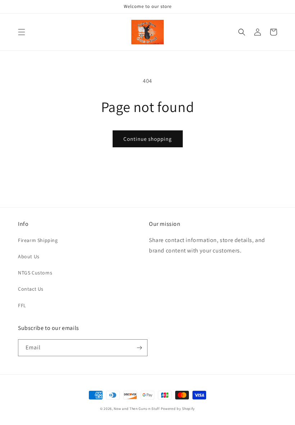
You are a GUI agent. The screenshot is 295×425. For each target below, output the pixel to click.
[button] (22, 32)
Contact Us (31, 289)
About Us (29, 256)
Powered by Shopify (178, 408)
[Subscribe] (139, 347)
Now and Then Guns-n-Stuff (137, 408)
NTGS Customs (35, 272)
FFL (22, 305)
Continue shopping (147, 138)
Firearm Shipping (38, 240)
